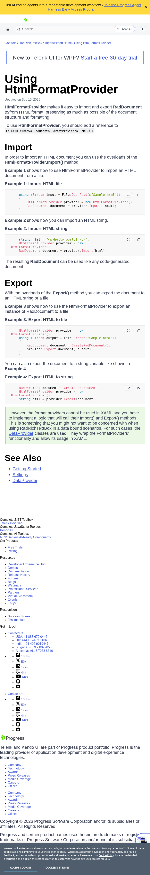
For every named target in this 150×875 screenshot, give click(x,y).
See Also (23, 458)
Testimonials (16, 620)
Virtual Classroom (20, 596)
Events (12, 599)
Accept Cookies (20, 867)
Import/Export (54, 43)
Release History (19, 574)
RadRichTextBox (30, 43)
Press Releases (19, 775)
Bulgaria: (34, 647)
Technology (16, 768)
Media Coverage (19, 779)
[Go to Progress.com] (12, 739)
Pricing (13, 551)
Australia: (34, 650)
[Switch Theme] (143, 29)
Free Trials (15, 547)
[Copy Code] (139, 195)
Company (14, 765)
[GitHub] (18, 682)
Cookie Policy (106, 855)
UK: (31, 640)
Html (68, 43)
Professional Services (23, 589)
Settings (20, 474)
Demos (13, 567)
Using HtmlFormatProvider (92, 43)
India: (32, 643)
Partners (14, 592)
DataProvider (21, 433)
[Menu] (7, 29)
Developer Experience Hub (27, 564)
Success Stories (19, 616)
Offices (12, 786)
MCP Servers (9, 537)
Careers (13, 782)
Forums (13, 578)
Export (18, 283)
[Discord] (18, 687)
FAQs (12, 603)
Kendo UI (6, 530)
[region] (75, 859)
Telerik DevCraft (11, 523)
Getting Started (26, 468)
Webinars (14, 585)
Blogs (12, 582)
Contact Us (15, 633)
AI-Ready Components (35, 537)
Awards (13, 772)
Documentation (18, 571)
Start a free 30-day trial (109, 58)
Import (18, 147)
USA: (31, 636)
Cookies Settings (58, 867)
